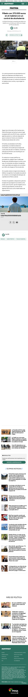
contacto (4, 656)
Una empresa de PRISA (14, 690)
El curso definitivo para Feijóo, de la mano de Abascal (19, 604)
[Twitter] (13, 222)
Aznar (20, 1)
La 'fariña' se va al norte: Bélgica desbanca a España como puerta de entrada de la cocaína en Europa (19, 439)
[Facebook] (10, 222)
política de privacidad (19, 658)
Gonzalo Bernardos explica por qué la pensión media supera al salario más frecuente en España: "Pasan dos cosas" (17, 558)
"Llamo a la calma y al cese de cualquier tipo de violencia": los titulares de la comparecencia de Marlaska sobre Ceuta (19, 639)
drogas (3, 239)
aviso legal (16, 656)
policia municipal (20, 239)
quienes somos (5, 654)
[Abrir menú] (2, 4)
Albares (15, 1)
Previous (2, 206)
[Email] (17, 222)
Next (25, 206)
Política (14, 8)
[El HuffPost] (9, 3)
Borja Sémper (25, 1)
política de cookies (18, 654)
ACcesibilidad (17, 660)
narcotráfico (10, 239)
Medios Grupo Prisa (14, 693)
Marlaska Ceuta (10, 1)
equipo (3, 652)
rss (2, 660)
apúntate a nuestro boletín (14, 462)
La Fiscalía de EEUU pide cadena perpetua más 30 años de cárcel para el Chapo (18, 432)
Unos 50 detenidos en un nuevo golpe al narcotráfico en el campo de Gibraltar (19, 446)
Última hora (22, 4)
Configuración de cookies (20, 652)
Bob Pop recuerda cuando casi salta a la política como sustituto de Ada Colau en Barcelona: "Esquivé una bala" (17, 517)
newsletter (4, 658)
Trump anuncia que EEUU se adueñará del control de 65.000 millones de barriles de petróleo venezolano (17, 498)
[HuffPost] (6, 648)
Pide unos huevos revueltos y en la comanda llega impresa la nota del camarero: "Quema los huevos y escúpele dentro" (18, 507)
